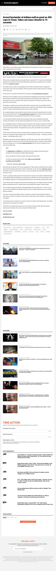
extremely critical (46, 169)
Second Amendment (20, 34)
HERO (35, 33)
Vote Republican (7, 233)
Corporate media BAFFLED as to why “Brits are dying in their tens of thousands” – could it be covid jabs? (34, 249)
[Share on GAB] (16, 29)
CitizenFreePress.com (8, 217)
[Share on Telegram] (13, 29)
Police (14, 34)
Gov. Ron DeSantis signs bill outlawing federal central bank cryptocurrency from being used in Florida (32, 285)
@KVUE (19, 151)
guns (33, 33)
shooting (36, 34)
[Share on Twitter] (10, 29)
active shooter (8, 33)
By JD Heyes (6, 26)
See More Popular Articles (28, 521)
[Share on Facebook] (7, 29)
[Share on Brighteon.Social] (4, 29)
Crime (7, 13)
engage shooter (23, 33)
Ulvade (42, 34)
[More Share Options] (28, 29)
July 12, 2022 (22, 164)
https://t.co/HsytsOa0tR (34, 159)
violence (46, 34)
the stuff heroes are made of (41, 93)
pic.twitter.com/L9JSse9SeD (13, 161)
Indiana (38, 33)
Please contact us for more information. (11, 443)
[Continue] (41, 548)
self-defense (27, 34)
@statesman (11, 151)
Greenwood (29, 33)
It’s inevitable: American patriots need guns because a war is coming (35, 347)
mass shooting (10, 34)
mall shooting (28, 229)
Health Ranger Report (8, 451)
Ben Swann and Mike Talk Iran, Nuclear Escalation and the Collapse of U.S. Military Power (33, 473)
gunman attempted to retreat (27, 114)
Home (4, 13)
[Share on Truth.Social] (22, 29)
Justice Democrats (44, 33)
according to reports (14, 84)
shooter (32, 34)
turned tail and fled (27, 143)
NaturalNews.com (7, 214)
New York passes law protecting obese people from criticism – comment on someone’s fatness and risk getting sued (33, 297)
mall (50, 33)
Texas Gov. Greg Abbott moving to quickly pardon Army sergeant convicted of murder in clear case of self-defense (34, 383)
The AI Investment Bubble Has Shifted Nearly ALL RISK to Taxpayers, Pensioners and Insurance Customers (33, 496)
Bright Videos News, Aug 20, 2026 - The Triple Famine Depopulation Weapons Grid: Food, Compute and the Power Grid (35, 503)
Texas (39, 34)
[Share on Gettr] (25, 29)
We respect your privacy (28, 551)
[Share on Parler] (19, 29)
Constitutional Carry (16, 33)
